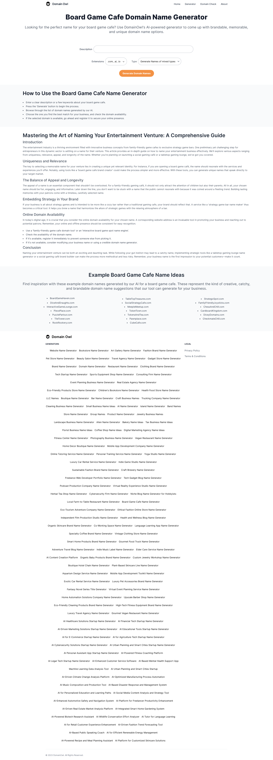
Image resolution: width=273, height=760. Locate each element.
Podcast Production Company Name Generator (85, 485)
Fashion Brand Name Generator (160, 350)
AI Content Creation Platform (62, 557)
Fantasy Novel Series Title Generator (86, 589)
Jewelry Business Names (150, 414)
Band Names (174, 406)
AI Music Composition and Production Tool (83, 684)
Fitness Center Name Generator (71, 438)
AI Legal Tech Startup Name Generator (69, 661)
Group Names (97, 414)
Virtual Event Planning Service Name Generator (134, 589)
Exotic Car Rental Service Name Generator (87, 581)
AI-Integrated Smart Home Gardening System (139, 708)
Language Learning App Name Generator (157, 525)
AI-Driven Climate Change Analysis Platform (85, 676)
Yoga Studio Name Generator (160, 454)
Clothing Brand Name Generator (157, 366)
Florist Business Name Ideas (77, 430)
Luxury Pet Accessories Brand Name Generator (137, 581)
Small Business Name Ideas (100, 406)
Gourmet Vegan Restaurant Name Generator (135, 613)
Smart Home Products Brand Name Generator (92, 541)
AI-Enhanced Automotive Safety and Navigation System (84, 700)
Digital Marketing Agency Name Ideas (144, 430)
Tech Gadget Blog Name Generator (143, 477)
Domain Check (208, 4)
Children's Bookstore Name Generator (118, 390)
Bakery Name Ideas (132, 422)
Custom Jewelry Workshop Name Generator (156, 557)
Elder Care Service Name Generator (155, 549)
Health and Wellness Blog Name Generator (143, 517)
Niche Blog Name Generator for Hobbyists (153, 493)
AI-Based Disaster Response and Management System (137, 684)
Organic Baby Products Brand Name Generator (105, 557)
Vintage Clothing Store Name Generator (136, 533)
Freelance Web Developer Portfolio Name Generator (93, 477)
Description (86, 49)
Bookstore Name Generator (94, 350)
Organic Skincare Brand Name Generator (70, 525)
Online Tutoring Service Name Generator (72, 454)
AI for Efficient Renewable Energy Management (132, 732)
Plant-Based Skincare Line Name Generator (135, 565)
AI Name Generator (127, 406)
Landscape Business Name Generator (74, 422)
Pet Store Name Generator (60, 358)
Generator (190, 4)
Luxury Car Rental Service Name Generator (93, 462)
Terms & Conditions (195, 356)
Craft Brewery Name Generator (138, 469)
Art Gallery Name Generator (126, 350)
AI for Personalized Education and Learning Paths (84, 692)
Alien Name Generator (108, 422)
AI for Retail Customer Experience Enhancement (90, 724)
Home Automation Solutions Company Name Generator (92, 597)
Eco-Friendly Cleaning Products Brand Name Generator (84, 605)
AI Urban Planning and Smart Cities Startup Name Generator (142, 645)
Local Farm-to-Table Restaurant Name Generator (93, 501)
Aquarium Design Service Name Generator (85, 573)
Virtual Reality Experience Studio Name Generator (140, 485)
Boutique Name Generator (75, 398)
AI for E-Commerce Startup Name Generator (86, 637)
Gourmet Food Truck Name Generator (139, 541)
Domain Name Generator (92, 366)
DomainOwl (58, 755)
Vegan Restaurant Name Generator (153, 438)
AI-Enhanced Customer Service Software (114, 661)
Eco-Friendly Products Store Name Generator (71, 390)
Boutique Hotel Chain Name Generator (89, 565)
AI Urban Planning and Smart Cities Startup (134, 668)
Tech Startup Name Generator (71, 374)
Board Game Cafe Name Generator (141, 501)
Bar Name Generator (102, 398)
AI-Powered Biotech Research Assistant (72, 716)
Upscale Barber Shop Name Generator (144, 597)
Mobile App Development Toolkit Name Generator (137, 573)
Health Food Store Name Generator (161, 390)
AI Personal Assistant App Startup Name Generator (91, 653)
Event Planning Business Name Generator (92, 382)
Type (134, 61)
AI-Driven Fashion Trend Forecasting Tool (140, 724)
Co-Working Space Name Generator (113, 525)
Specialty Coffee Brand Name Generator (90, 533)
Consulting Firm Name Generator (154, 374)
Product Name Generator (120, 414)
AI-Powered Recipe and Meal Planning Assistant (87, 740)
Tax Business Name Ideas (159, 422)
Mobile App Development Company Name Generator (135, 446)
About (224, 4)
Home (177, 4)
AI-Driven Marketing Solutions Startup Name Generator (87, 629)
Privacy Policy (192, 350)
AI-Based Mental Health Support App (159, 661)
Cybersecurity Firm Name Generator (108, 493)
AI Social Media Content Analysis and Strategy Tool (141, 692)
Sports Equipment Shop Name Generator (112, 374)
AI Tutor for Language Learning (158, 716)
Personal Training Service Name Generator (119, 454)
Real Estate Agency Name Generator (136, 382)
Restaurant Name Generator (123, 366)
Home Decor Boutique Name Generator (84, 446)
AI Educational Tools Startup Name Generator (144, 629)
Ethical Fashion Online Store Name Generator (142, 509)
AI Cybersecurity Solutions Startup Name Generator (79, 645)
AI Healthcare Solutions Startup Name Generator (89, 621)
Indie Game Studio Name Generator (138, 462)
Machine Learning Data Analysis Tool (89, 668)
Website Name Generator (63, 350)
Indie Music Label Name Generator (115, 549)
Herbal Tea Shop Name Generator (69, 493)
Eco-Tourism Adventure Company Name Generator (87, 509)
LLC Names (52, 398)
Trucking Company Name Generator (160, 398)
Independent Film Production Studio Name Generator (89, 517)
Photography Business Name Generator (111, 438)
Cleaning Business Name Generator (65, 406)
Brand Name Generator (64, 366)
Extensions (98, 61)
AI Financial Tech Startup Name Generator (140, 621)
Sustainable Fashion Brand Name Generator (95, 469)
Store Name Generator (76, 414)
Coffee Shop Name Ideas (108, 430)
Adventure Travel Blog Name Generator (73, 549)
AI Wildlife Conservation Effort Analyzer (117, 716)
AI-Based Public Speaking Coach (86, 732)
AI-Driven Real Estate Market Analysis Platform (87, 708)
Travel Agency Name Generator (128, 358)
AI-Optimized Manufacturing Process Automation (138, 676)
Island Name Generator (152, 406)
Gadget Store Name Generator (164, 358)
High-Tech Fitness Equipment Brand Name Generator (144, 605)
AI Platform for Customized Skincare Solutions (140, 740)
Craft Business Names (127, 398)
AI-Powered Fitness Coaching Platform (142, 653)
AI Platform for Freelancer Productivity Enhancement (144, 700)
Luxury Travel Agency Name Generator (88, 613)
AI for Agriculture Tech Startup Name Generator (138, 637)
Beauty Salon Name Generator (93, 358)
